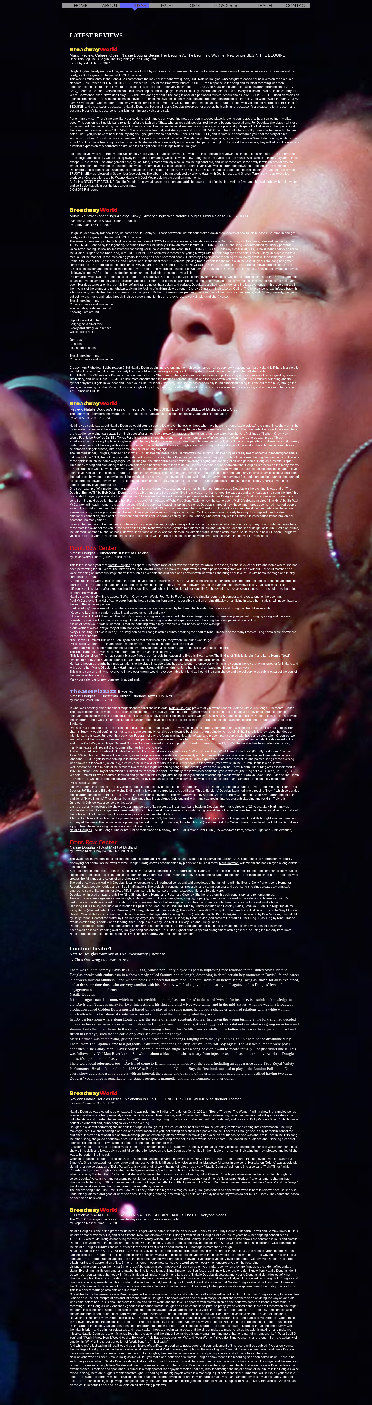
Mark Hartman (229, 863)
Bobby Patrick (83, 63)
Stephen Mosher (86, 1223)
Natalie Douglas (119, 565)
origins (209, 600)
